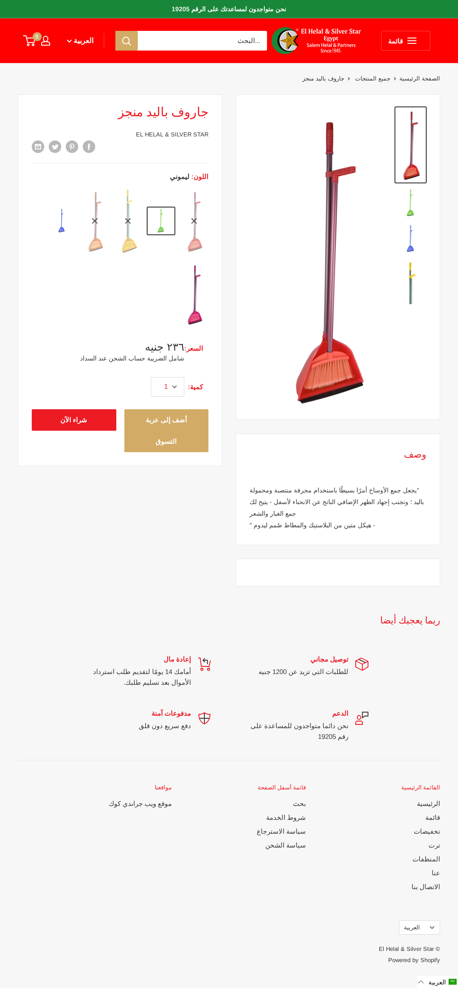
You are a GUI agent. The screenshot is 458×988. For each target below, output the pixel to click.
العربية (412, 927)
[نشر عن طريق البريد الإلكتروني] (38, 146)
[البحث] (126, 41)
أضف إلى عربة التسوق (166, 430)
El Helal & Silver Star (172, 134)
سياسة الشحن (285, 845)
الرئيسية (428, 803)
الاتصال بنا (425, 886)
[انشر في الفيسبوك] (89, 146)
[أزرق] (61, 221)
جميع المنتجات (371, 78)
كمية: (195, 386)
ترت (434, 845)
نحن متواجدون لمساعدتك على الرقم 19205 (229, 9)
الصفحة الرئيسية (419, 78)
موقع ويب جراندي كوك (140, 803)
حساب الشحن (126, 358)
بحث (299, 803)
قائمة (432, 817)
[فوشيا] (194, 294)
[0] (29, 40)
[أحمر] (194, 221)
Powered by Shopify (414, 960)
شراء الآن (73, 420)
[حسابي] (45, 41)
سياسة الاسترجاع (281, 831)
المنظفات (426, 859)
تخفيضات (427, 831)
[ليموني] (161, 221)
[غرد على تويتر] (55, 146)
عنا (436, 873)
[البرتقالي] (95, 221)
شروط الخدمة (286, 817)
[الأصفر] (128, 221)
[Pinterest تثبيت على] (72, 146)
